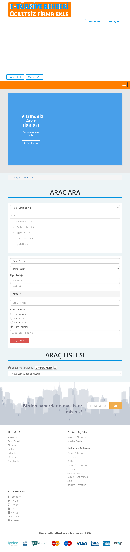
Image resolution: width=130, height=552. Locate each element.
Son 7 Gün (19, 318)
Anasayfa (15, 177)
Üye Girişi (112, 21)
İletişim (71, 468)
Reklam (71, 461)
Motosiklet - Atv (24, 238)
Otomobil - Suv (24, 221)
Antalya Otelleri (75, 441)
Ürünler (12, 457)
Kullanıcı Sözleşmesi (77, 476)
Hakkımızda (73, 457)
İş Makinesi (22, 244)
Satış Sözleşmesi (75, 472)
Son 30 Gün (20, 322)
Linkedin (15, 516)
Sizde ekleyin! (31, 143)
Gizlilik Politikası (75, 453)
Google (14, 504)
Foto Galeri (14, 441)
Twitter (14, 500)
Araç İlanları (14, 461)
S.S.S (69, 480)
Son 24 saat (20, 314)
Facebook (15, 496)
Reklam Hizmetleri (76, 484)
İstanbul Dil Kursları (77, 437)
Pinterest (15, 520)
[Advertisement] (65, 50)
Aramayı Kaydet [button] (44, 367)
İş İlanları (12, 453)
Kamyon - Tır (23, 232)
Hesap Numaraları (77, 465)
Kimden (17, 293)
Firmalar (12, 445)
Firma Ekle (92, 21)
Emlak (11, 449)
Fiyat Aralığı (16, 275)
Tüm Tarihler (21, 326)
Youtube (15, 508)
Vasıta (17, 215)
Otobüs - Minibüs (25, 227)
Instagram (16, 512)
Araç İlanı (29, 177)
